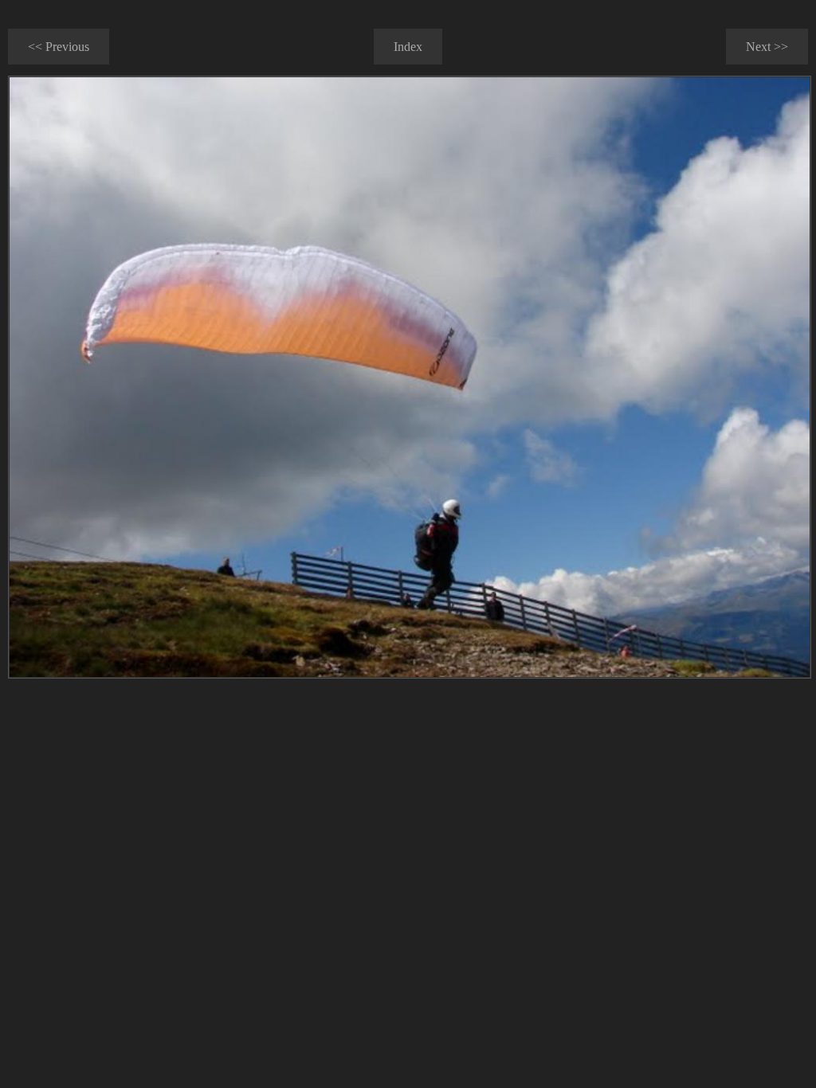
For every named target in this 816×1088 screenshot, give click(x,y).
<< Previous (58, 46)
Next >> (767, 46)
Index (408, 46)
